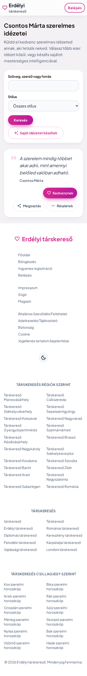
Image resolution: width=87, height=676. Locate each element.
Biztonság (26, 327)
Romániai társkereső (62, 528)
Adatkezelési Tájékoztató (38, 320)
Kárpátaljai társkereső (63, 542)
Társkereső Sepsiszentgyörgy (60, 408)
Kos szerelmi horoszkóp (14, 586)
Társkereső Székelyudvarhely (18, 408)
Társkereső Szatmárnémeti (58, 427)
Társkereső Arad (16, 474)
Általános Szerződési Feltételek (42, 314)
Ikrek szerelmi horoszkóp (15, 598)
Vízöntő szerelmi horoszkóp (16, 645)
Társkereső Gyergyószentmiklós (20, 427)
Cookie (24, 334)
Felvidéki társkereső (20, 542)
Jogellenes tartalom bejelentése (43, 341)
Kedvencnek (60, 193)
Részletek (62, 205)
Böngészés (27, 261)
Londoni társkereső (61, 549)
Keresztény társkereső (64, 535)
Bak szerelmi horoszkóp (56, 633)
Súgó (22, 294)
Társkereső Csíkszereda (56, 397)
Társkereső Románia (62, 486)
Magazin (24, 301)
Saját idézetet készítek (35, 132)
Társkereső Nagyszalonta (57, 476)
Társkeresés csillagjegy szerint (43, 574)
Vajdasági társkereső (20, 549)
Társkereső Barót (17, 467)
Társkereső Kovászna (20, 460)
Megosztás (29, 205)
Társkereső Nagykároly (22, 449)
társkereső (12, 521)
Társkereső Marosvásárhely (16, 397)
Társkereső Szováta (61, 460)
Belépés (75, 8)
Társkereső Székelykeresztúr (60, 451)
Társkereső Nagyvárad (64, 418)
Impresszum (28, 287)
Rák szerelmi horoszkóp (56, 598)
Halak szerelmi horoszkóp (57, 645)
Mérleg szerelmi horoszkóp (16, 621)
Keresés (20, 120)
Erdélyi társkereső (18, 528)
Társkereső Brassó (61, 437)
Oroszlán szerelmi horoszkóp (18, 609)
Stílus (12, 96)
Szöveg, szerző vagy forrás (29, 76)
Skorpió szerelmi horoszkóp (59, 621)
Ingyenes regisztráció (35, 268)
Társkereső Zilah (59, 467)
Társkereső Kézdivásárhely (16, 439)
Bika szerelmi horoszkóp (56, 586)
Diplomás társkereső (20, 535)
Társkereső (55, 521)
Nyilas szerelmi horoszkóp (15, 633)
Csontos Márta (31, 180)
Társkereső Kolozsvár (20, 418)
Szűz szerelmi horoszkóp (56, 609)
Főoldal (24, 255)
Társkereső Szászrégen (22, 486)
